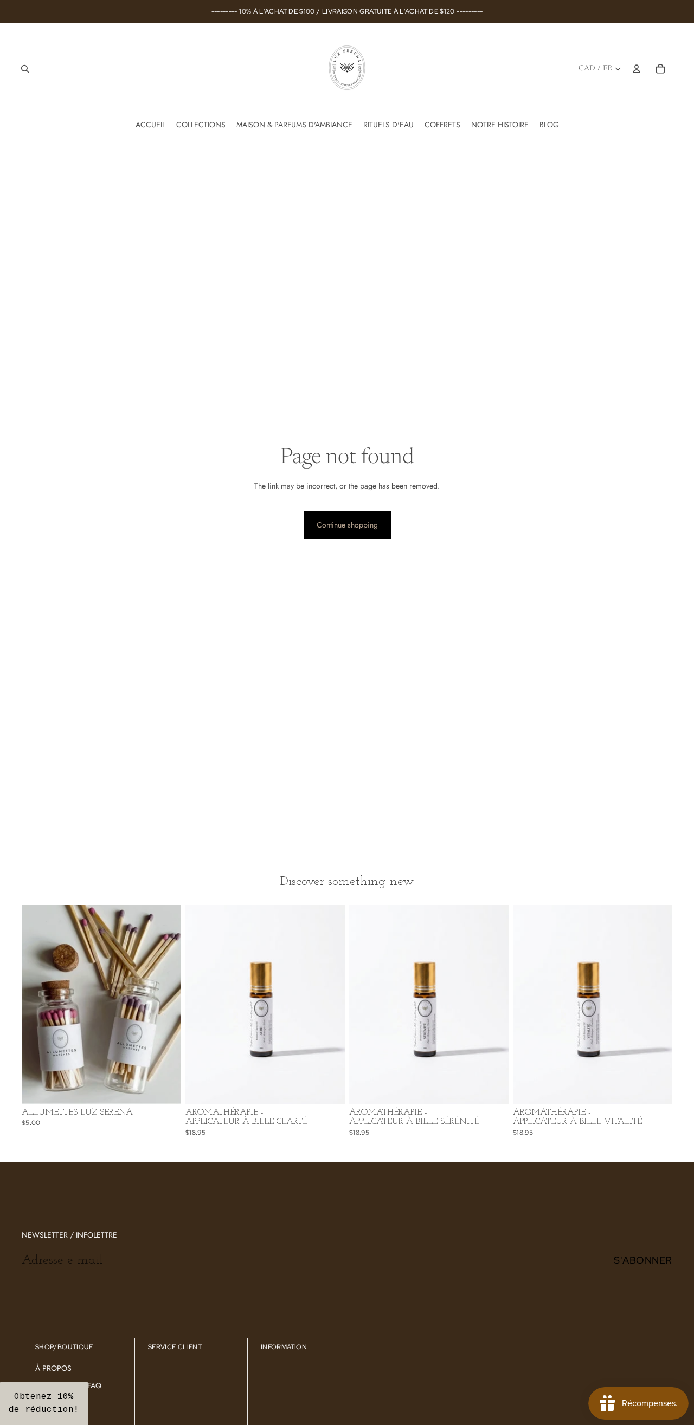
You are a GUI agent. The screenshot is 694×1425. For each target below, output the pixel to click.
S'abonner (643, 1260)
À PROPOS (53, 1368)
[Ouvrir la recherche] (25, 69)
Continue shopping (347, 524)
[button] (44, 1403)
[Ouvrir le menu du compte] (636, 69)
